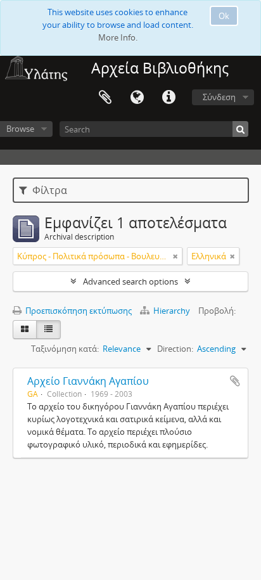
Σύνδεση (219, 97)
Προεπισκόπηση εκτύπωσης (77, 310)
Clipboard (105, 97)
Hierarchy (171, 310)
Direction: (175, 348)
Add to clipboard (235, 381)
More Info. (117, 37)
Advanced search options (130, 281)
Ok (224, 16)
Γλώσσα (137, 97)
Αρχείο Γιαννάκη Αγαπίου (88, 381)
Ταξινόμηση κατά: (65, 348)
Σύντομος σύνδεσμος (168, 97)
